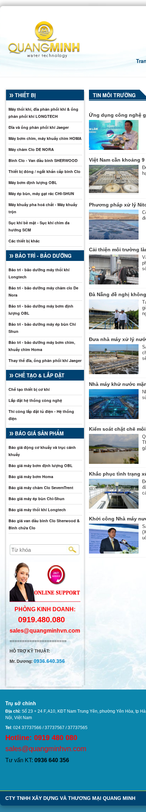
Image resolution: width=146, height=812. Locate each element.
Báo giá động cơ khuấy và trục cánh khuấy (42, 451)
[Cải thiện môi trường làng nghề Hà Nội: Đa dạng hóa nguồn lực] (114, 269)
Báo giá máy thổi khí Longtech (37, 509)
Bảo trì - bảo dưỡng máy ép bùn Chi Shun (42, 327)
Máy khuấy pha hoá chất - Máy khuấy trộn (43, 208)
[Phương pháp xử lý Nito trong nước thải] (114, 225)
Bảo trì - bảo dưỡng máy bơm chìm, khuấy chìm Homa (42, 346)
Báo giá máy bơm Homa (31, 476)
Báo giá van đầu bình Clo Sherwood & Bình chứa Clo (44, 524)
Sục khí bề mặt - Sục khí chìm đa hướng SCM (39, 226)
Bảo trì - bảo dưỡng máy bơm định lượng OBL (41, 309)
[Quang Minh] (40, 38)
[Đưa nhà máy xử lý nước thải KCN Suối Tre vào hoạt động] (114, 359)
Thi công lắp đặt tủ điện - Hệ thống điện (41, 415)
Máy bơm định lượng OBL (33, 182)
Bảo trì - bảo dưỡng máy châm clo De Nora (43, 291)
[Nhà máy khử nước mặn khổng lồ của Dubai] (114, 404)
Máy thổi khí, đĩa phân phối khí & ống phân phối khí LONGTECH (43, 112)
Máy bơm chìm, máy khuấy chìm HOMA (45, 138)
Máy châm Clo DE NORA (31, 149)
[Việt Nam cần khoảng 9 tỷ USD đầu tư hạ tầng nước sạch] (114, 180)
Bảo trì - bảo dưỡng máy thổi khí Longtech (39, 273)
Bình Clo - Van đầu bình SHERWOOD (43, 160)
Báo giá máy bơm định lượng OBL (41, 465)
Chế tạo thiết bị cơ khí (29, 389)
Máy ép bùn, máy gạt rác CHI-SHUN (41, 193)
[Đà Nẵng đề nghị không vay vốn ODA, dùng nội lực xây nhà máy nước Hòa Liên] (114, 314)
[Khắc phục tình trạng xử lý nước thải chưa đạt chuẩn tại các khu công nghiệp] (114, 494)
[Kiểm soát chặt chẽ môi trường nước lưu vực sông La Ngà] (114, 449)
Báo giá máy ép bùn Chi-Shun (36, 498)
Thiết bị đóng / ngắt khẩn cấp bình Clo (44, 171)
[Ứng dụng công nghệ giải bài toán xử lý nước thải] (114, 135)
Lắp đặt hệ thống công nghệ (35, 400)
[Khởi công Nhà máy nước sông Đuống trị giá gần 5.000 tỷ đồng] (114, 539)
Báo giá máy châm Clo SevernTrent (41, 487)
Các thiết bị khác (24, 240)
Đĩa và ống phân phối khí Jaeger (39, 127)
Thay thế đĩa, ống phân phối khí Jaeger (45, 360)
